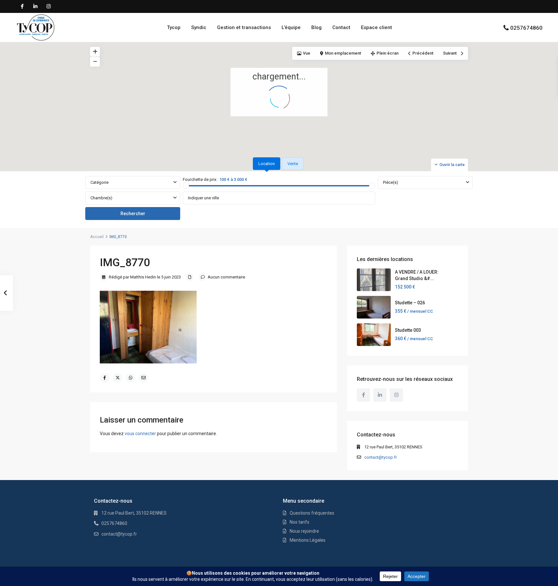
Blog (316, 27)
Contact (341, 27)
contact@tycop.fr (380, 457)
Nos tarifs (299, 522)
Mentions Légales (308, 540)
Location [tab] (266, 163)
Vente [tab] (292, 163)
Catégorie (99, 182)
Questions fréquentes (312, 513)
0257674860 (526, 28)
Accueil (97, 237)
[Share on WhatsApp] (130, 378)
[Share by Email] (143, 378)
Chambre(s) (101, 197)
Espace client (376, 27)
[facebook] (22, 6)
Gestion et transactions (244, 27)
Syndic (198, 27)
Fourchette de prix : (200, 179)
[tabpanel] (279, 198)
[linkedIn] (35, 6)
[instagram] (48, 6)
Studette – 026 (410, 302)
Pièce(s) (390, 182)
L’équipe (291, 27)
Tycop (174, 27)
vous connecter (140, 433)
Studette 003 (408, 330)
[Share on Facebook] (104, 378)
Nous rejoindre (304, 531)
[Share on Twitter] (117, 378)
